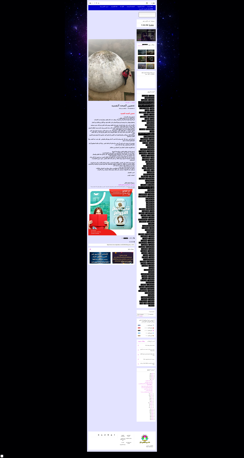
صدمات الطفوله (151, 232)
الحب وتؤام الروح (151, 129)
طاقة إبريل (152, 236)
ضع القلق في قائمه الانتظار (126, 261)
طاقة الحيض (144, 240)
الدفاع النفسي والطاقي (150, 136)
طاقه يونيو (152, 267)
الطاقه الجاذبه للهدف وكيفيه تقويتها (146, 386)
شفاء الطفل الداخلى (150, 230)
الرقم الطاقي (143, 140)
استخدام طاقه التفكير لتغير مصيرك (146, 387)
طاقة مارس (145, 253)
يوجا (142, 303)
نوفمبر (151, 405)
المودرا (145, 168)
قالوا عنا (122, 6)
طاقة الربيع (152, 244)
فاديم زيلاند (145, 280)
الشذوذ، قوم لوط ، (150, 145)
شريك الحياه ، (145, 227)
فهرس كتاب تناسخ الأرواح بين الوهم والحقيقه (126, 184)
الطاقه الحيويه (143, 151)
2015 (152, 373)
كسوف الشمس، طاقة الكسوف (148, 297)
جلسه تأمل (152, 217)
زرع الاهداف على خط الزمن (149, 225)
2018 (152, 378)
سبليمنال (152, 227)
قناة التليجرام (114, 6)
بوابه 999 (152, 176)
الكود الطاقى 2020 (150, 161)
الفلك (153, 157)
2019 (152, 409)
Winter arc (152, 305)
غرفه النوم (145, 278)
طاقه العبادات (151, 263)
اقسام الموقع (141, 6)
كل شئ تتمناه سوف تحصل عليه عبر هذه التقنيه (150, 57)
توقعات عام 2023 (151, 202)
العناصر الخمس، (151, 155)
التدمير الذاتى (144, 116)
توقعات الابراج (151, 196)
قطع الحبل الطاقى (143, 290)
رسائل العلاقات (151, 221)
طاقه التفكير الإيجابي (149, 390)
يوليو (151, 401)
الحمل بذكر (143, 129)
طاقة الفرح (152, 248)
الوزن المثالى (147, 170)
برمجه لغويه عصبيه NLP (149, 174)
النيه (153, 170)
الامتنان (147, 110)
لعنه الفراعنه (145, 299)
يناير (151, 379)
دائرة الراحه (145, 217)
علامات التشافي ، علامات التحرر (148, 274)
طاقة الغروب (142, 246)
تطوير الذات (127, 102)
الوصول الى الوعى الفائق (142, 51)
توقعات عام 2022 (151, 200)
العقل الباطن (151, 153)
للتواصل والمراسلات (123, 436)
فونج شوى (142, 286)
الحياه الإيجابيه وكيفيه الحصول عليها (102, 261)
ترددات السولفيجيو (150, 182)
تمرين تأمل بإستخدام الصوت (150, 51)
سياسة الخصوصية (122, 444)
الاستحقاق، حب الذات (145, 108)
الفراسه (144, 155)
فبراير (151, 393)
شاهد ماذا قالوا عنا (128, 438)
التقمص (144, 120)
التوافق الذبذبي (151, 127)
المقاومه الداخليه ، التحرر (149, 166)
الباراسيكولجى (151, 112)
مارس (151, 395)
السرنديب (152, 142)
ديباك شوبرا (152, 219)
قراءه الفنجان (151, 290)
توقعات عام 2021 (151, 198)
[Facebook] (94, 3)
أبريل (151, 396)
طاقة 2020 (142, 234)
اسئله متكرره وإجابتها (150, 97)
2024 (152, 416)
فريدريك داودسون (150, 282)
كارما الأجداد (152, 295)
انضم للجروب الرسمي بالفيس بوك (122, 439)
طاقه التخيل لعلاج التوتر (148, 382)
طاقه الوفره (145, 265)
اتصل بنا (122, 442)
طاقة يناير (146, 255)
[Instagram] (96, 3)
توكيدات (152, 211)
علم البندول (145, 276)
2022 (152, 413)
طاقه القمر (144, 263)
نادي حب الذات (144, 301)
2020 (152, 410)
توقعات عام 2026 (151, 209)
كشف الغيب (152, 299)
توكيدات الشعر (146, 211)
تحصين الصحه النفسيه (149, 380)
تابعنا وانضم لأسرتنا (128, 436)
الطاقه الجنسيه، (151, 151)
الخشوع (152, 131)
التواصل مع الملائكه (150, 125)
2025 (152, 418)
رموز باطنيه (152, 223)
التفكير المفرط (151, 120)
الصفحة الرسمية (131, 6)
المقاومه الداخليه (151, 163)
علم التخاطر (152, 278)
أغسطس (150, 402)
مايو (151, 398)
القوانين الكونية (147, 157)
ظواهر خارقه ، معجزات (150, 269)
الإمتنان (152, 110)
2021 (152, 412)
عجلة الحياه (152, 271)
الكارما (153, 159)
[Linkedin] (101, 435)
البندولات (152, 114)
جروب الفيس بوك (104, 6)
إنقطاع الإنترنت (151, 172)
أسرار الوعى (145, 99)
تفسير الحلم (144, 184)
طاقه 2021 (146, 257)
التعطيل (147, 118)
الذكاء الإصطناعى (145, 138)
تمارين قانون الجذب (150, 192)
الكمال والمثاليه (146, 159)
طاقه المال (152, 265)
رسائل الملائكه (143, 221)
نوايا (146, 303)
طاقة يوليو (152, 257)
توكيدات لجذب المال (150, 213)
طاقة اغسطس (145, 236)
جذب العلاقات (151, 215)
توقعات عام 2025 (151, 206)
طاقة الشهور (145, 244)
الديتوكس (152, 138)
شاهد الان (140, 39)
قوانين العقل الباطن (150, 292)
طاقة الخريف (151, 242)
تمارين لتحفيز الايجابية (143, 65)
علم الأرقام (152, 276)
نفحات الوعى (151, 303)
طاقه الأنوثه (144, 261)
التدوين (152, 118)
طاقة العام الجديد (151, 246)
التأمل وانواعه (145, 44)
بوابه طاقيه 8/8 (145, 176)
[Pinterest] (98, 435)
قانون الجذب (144, 288)
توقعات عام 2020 (143, 196)
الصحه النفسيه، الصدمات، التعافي (148, 149)
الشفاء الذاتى (151, 147)
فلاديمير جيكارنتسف (150, 286)
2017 (152, 376)
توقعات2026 (143, 209)
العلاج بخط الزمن (144, 153)
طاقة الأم (145, 238)
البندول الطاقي (143, 112)
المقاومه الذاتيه (151, 168)
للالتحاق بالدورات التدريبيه (145, 9)
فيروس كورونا (151, 288)
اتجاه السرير (146, 95)
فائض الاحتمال (151, 280)
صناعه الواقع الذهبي (150, 234)
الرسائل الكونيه (151, 140)
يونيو (151, 399)
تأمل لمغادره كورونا (150, 178)
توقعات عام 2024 (151, 204)
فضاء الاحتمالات (151, 284)
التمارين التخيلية (151, 122)
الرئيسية (149, 6)
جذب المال (144, 215)
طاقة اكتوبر (152, 238)
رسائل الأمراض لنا (143, 219)
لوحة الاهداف (151, 301)
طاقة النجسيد (151, 251)
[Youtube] (98, 3)
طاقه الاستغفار (151, 261)
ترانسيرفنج (143, 178)
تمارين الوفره (151, 190)
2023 (152, 415)
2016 (152, 375)
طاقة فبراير (152, 253)
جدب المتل (142, 213)
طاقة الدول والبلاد (143, 242)
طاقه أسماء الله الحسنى (149, 259)
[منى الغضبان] (147, 4)
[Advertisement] (111, 28)
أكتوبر (151, 404)
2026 (152, 419)
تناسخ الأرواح (151, 194)
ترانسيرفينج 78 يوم (150, 180)
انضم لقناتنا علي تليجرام (128, 443)
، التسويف (152, 95)
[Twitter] (105, 435)
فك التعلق (144, 284)
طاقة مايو (152, 255)
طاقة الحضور (151, 240)
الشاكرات (146, 142)
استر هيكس (152, 99)
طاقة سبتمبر (144, 251)
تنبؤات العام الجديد (143, 194)
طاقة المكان (145, 248)
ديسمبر (151, 407)
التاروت (147, 114)
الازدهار (152, 108)
